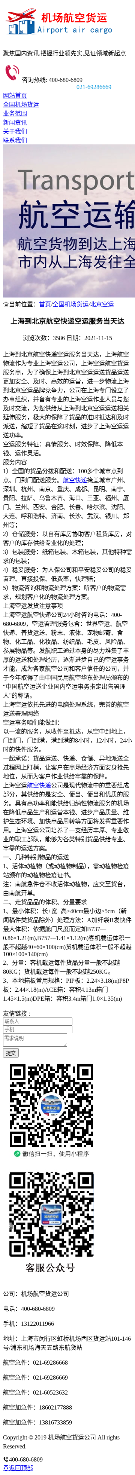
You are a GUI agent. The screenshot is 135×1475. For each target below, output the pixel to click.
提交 (11, 1053)
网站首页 (15, 95)
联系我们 (15, 140)
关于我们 (15, 131)
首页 (45, 304)
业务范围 (15, 113)
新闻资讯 (15, 122)
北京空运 (102, 304)
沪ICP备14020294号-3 (55, 1446)
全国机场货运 (21, 104)
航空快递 (75, 480)
